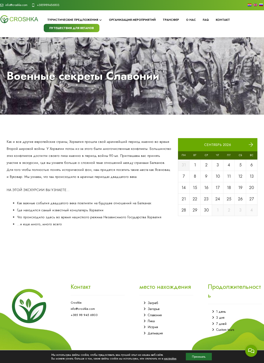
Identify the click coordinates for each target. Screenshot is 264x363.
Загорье (154, 309)
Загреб (153, 303)
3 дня (220, 317)
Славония (155, 315)
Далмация (155, 333)
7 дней (221, 323)
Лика (151, 321)
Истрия (153, 327)
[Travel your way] (19, 19)
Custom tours (225, 329)
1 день (221, 311)
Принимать (199, 357)
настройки (170, 358)
